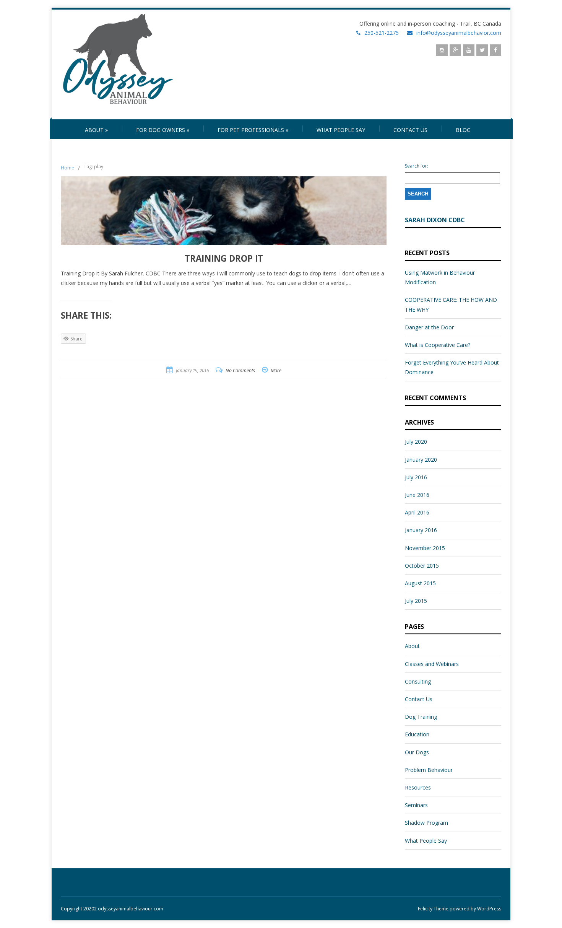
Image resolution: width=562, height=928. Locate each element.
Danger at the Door (429, 327)
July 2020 (416, 441)
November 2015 (425, 548)
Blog (463, 130)
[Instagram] (442, 50)
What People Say (341, 130)
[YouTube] (468, 50)
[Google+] (455, 50)
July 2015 (416, 600)
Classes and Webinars (432, 664)
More (276, 370)
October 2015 (422, 565)
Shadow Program (426, 822)
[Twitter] (482, 50)
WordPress (488, 908)
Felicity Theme (433, 908)
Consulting (418, 681)
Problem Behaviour (429, 769)
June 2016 (417, 494)
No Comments (240, 370)
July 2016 (416, 477)
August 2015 (420, 583)
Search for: (416, 166)
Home (67, 167)
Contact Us (410, 130)
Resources (418, 787)
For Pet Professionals (253, 130)
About (96, 130)
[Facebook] (495, 50)
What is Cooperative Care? (437, 344)
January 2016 (421, 530)
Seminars (416, 805)
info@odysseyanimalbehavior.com (458, 32)
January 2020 (421, 459)
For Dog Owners (162, 130)
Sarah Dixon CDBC (435, 220)
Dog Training (421, 716)
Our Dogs (417, 752)
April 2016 (417, 512)
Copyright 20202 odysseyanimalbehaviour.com (112, 908)
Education (417, 734)
